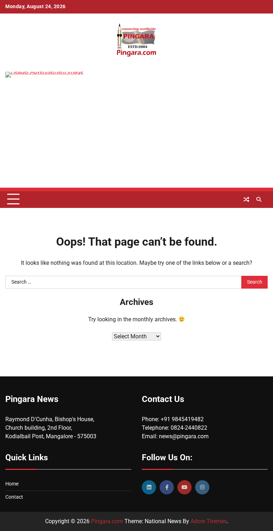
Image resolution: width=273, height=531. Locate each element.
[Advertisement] (136, 138)
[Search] (258, 199)
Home (11, 484)
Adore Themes (209, 521)
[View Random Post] (246, 199)
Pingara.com (107, 521)
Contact (14, 497)
